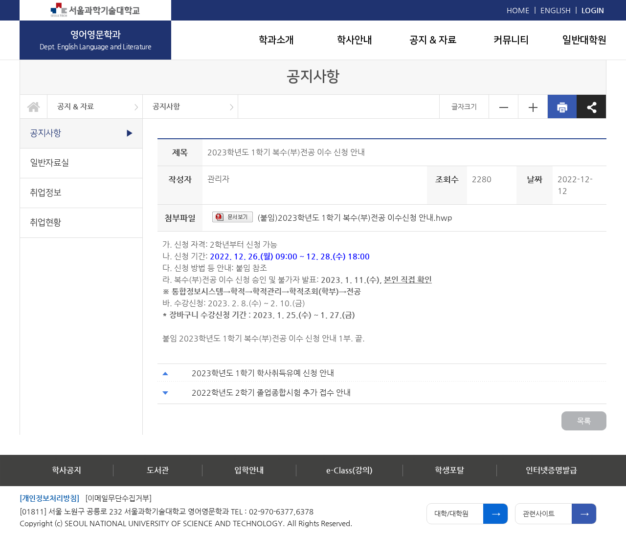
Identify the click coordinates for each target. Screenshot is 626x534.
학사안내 (354, 40)
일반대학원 (584, 40)
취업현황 (45, 222)
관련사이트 (539, 513)
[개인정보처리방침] (49, 498)
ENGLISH (555, 10)
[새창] (95, 10)
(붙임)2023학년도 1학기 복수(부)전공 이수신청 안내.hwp (354, 217)
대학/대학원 (451, 513)
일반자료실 (49, 163)
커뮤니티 (511, 40)
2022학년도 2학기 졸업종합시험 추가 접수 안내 (271, 392)
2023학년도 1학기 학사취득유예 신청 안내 (263, 373)
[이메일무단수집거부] (118, 498)
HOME (518, 10)
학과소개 (276, 40)
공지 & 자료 (432, 40)
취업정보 (45, 192)
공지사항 (166, 106)
